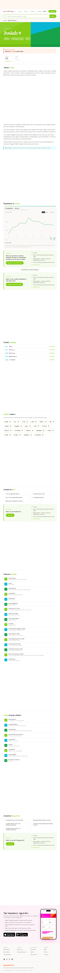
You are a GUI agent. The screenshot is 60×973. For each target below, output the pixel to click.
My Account (34, 954)
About (45, 952)
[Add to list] (20, 33)
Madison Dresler (8, 28)
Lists (19, 11)
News (25, 11)
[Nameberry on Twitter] (4, 959)
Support (30, 970)
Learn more (36, 264)
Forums (32, 11)
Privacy (17, 970)
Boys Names (7, 952)
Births (47, 212)
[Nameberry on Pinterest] (9, 959)
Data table (8, 242)
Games (39, 11)
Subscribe (52, 11)
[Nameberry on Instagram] (12, 959)
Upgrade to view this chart (14, 284)
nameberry (9, 965)
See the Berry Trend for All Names (30, 269)
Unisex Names (7, 954)
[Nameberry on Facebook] (7, 959)
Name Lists (20, 949)
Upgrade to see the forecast (15, 263)
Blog (45, 949)
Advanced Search (21, 952)
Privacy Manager (23, 970)
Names (13, 11)
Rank (43, 212)
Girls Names (7, 949)
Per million (52, 212)
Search (53, 16)
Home (5, 20)
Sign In (44, 11)
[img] (30, 226)
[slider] (50, 238)
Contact (46, 954)
